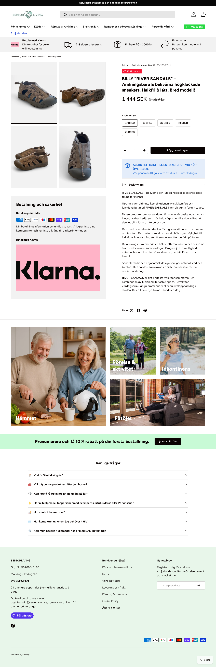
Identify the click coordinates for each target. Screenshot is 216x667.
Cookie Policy (110, 601)
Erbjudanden (19, 33)
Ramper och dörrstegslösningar (123, 27)
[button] (203, 14)
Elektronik (89, 27)
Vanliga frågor (111, 580)
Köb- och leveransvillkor (117, 567)
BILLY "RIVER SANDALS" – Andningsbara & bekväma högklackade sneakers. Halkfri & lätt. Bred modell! (42, 56)
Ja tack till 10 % (168, 441)
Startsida (15, 56)
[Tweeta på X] (131, 310)
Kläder (38, 27)
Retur (105, 574)
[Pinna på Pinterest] (145, 310)
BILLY (125, 65)
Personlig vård (161, 27)
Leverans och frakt (114, 587)
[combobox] (117, 14)
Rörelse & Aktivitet (63, 27)
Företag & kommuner (115, 594)
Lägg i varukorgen (177, 150)
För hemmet (18, 27)
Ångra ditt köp (111, 607)
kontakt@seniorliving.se (32, 602)
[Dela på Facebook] (138, 310)
